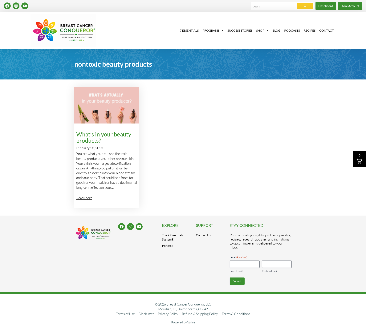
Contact (326, 30)
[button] (359, 159)
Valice (191, 322)
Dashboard (325, 6)
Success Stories (239, 30)
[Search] (305, 6)
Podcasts (292, 30)
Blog (276, 30)
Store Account (350, 6)
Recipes (309, 30)
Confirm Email (269, 271)
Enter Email (236, 271)
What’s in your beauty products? (103, 137)
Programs (210, 30)
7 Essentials (189, 30)
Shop (260, 30)
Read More (84, 198)
